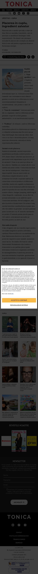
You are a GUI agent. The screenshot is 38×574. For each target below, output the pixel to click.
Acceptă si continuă (19, 300)
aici (12, 293)
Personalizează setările (19, 305)
